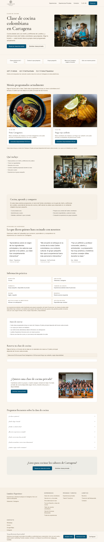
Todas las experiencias (50, 515)
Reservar (93, 3)
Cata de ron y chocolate (50, 498)
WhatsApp (9, 522)
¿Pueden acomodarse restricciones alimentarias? (21, 442)
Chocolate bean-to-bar (50, 500)
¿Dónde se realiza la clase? (15, 426)
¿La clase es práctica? (14, 416)
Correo (9, 525)
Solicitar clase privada (36, 46)
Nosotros (84, 495)
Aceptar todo (69, 536)
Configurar (92, 536)
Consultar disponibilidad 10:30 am (20, 141)
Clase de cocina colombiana (51, 495)
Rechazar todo (80, 536)
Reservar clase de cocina (16, 46)
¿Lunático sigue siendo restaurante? (17, 447)
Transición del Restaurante (89, 498)
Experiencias (53, 3)
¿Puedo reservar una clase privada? (17, 437)
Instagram (9, 530)
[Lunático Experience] (11, 3)
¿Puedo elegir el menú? (14, 421)
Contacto (76, 3)
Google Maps (10, 527)
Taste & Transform (68, 498)
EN (83, 3)
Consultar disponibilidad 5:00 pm (66, 141)
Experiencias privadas (69, 495)
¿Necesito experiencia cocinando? (17, 432)
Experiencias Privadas (65, 3)
